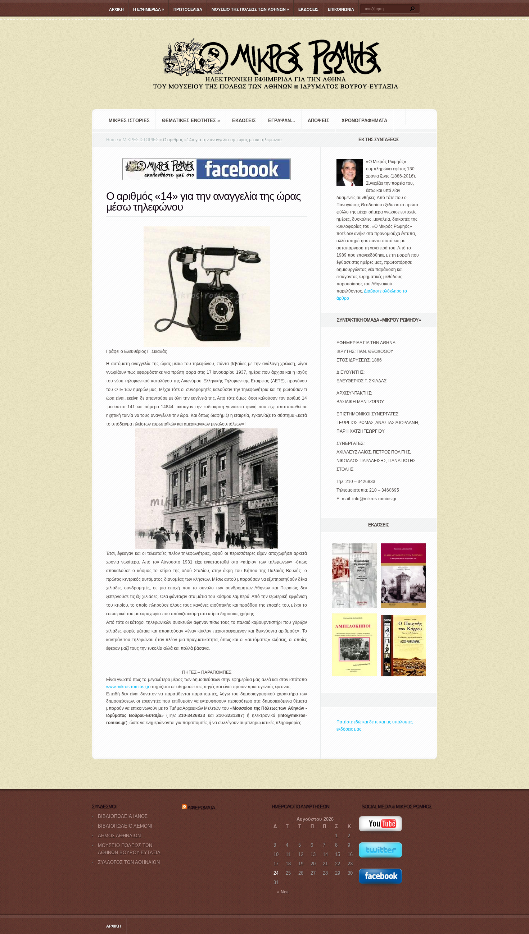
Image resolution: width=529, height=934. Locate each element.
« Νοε (283, 891)
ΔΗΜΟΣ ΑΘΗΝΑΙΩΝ (119, 835)
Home (112, 139)
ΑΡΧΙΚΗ (116, 9)
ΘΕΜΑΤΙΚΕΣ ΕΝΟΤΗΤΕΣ (191, 120)
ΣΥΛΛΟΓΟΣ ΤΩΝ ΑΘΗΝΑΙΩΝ (129, 862)
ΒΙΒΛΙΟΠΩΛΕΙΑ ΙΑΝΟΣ (123, 816)
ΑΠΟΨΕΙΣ (318, 120)
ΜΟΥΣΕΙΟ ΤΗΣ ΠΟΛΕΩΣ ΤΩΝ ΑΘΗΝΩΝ (250, 9)
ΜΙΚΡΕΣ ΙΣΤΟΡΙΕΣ (129, 120)
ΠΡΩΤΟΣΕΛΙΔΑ (187, 9)
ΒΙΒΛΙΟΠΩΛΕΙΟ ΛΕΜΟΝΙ (125, 826)
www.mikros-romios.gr (127, 686)
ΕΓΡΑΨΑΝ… (281, 120)
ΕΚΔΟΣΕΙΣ (308, 9)
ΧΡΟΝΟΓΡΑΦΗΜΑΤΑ (364, 120)
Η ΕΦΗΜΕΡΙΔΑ (148, 9)
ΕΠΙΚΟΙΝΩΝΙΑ (341, 9)
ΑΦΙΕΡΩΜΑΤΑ (201, 807)
